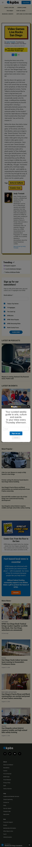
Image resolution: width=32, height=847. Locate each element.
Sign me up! (16, 433)
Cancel (16, 437)
